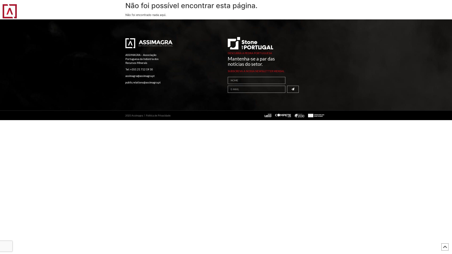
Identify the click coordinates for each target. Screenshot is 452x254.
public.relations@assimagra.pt (143, 82)
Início (27, 13)
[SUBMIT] (293, 89)
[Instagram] (441, 4)
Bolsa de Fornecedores (99, 13)
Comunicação (176, 13)
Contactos (200, 13)
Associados (66, 13)
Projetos (154, 13)
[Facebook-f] (433, 4)
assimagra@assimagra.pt (140, 75)
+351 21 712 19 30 (141, 69)
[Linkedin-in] (437, 4)
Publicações (131, 13)
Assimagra (43, 13)
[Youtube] (445, 4)
